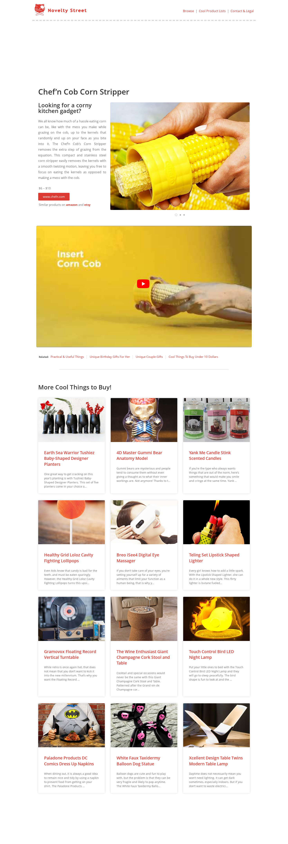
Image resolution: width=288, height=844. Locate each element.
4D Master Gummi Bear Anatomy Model (139, 455)
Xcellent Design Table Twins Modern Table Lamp (216, 760)
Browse (188, 11)
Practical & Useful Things (67, 357)
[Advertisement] (144, 50)
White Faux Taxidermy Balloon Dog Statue (138, 760)
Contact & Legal (242, 11)
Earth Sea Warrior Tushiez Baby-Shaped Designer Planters (69, 458)
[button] (54, 197)
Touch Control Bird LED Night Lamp (211, 654)
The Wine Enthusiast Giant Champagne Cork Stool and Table (143, 657)
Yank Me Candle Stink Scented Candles (210, 455)
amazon (72, 205)
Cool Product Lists (212, 11)
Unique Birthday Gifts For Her (110, 357)
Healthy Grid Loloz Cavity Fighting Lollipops (68, 557)
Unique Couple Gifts (149, 357)
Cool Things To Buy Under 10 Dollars (193, 357)
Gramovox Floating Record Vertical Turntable (70, 654)
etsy (87, 205)
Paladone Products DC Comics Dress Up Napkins (69, 760)
